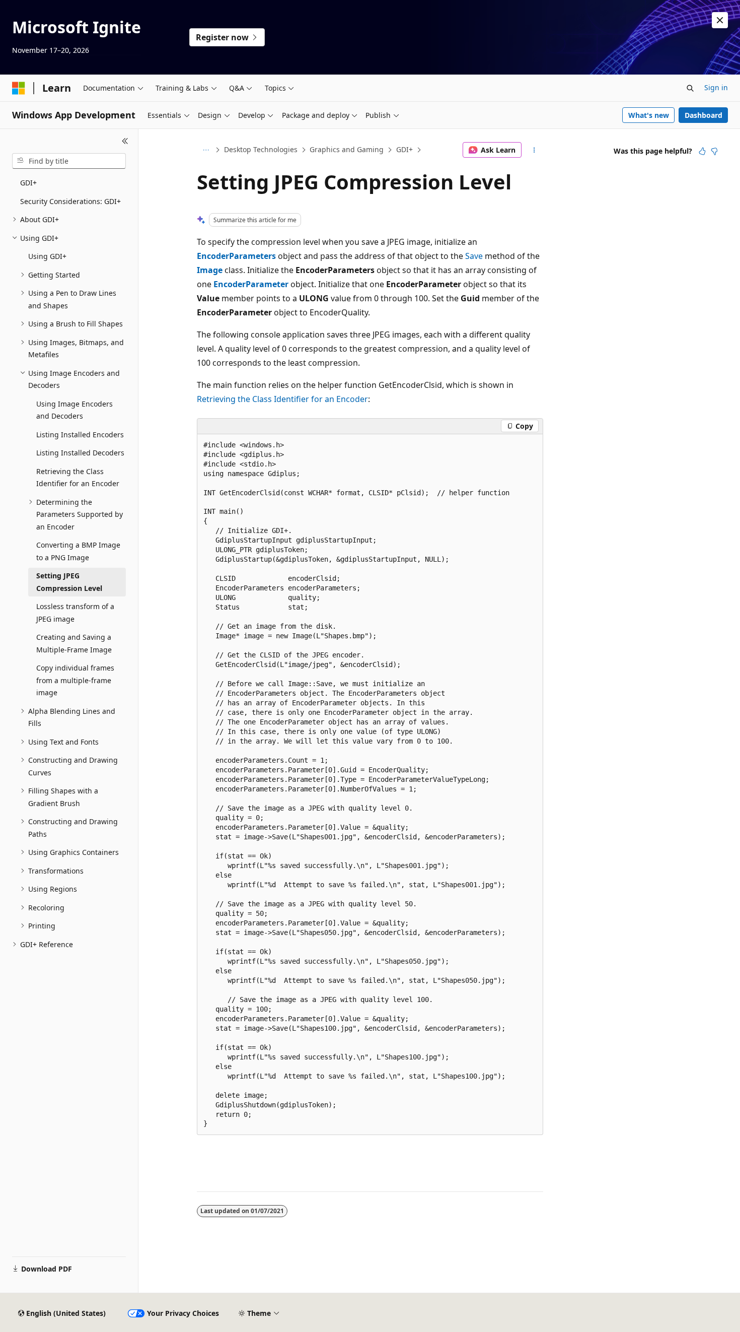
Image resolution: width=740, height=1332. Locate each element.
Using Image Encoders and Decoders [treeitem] (74, 410)
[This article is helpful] (702, 151)
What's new (648, 115)
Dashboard (703, 115)
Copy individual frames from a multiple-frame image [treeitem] (75, 680)
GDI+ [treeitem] (28, 182)
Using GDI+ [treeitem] (47, 256)
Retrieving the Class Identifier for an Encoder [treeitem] (77, 478)
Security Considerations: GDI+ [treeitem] (70, 201)
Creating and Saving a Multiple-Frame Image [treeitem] (74, 643)
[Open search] (690, 88)
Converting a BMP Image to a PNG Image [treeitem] (78, 551)
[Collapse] (125, 141)
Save (474, 255)
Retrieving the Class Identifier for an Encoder (282, 399)
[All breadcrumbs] (205, 150)
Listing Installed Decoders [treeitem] (80, 452)
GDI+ (404, 149)
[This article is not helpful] (714, 151)
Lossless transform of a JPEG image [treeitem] (75, 613)
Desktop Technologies (261, 149)
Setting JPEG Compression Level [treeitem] (69, 582)
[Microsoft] (18, 88)
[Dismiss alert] (720, 20)
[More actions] (534, 150)
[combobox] (69, 161)
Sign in (716, 87)
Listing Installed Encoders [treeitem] (80, 434)
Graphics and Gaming (347, 149)
